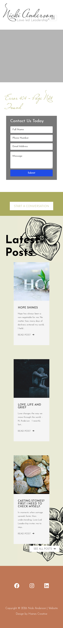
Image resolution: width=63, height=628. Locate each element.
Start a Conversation (31, 206)
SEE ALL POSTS (43, 549)
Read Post (24, 335)
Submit (31, 173)
